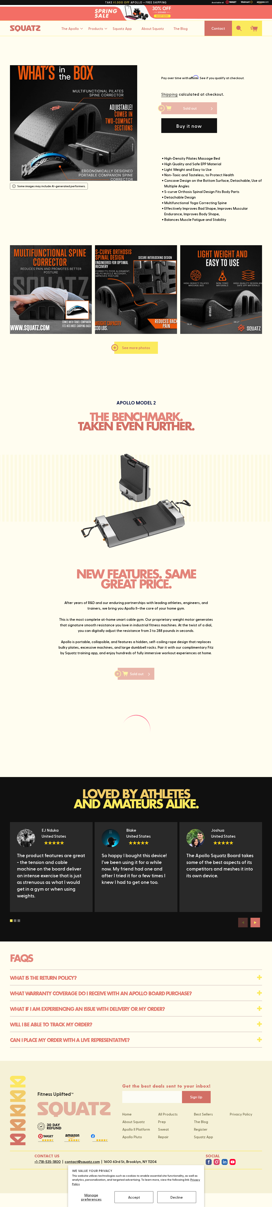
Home (127, 1114)
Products (95, 28)
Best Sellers (203, 1114)
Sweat (163, 1129)
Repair (163, 1136)
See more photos (136, 347)
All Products (168, 1114)
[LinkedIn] (225, 1162)
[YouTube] (233, 1162)
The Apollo (70, 28)
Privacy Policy (241, 1114)
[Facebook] (209, 1162)
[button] (239, 28)
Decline (176, 1197)
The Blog (180, 28)
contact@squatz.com (82, 1161)
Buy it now (189, 125)
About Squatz (152, 28)
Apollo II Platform (136, 1129)
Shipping (169, 94)
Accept (134, 1197)
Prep (162, 1121)
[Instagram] (217, 1162)
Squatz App (122, 28)
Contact (218, 28)
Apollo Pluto (132, 1136)
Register (200, 1129)
